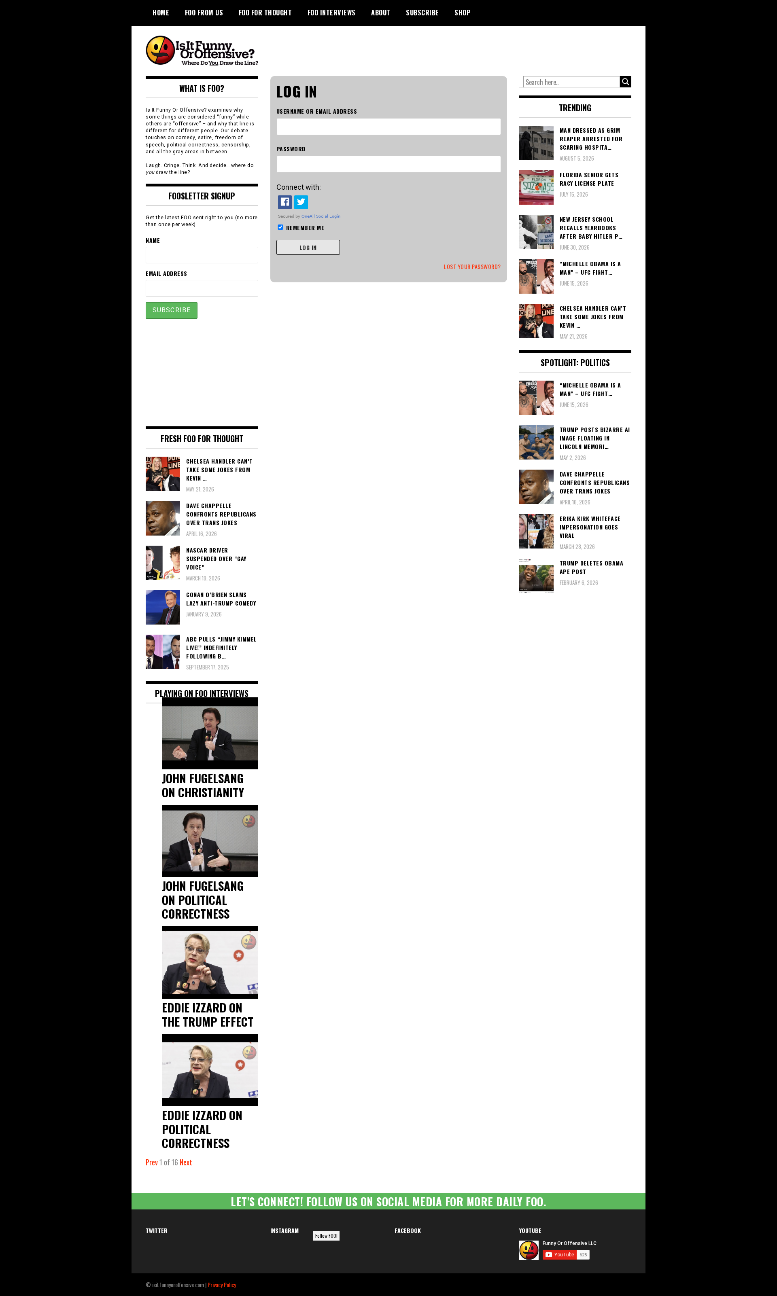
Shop (462, 12)
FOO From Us (204, 12)
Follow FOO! (326, 1235)
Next (186, 1162)
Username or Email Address (316, 111)
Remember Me (305, 227)
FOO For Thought (265, 12)
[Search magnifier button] (625, 81)
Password (291, 148)
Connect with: (298, 187)
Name (153, 240)
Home (161, 12)
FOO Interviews (332, 12)
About (381, 12)
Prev (152, 1162)
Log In (308, 247)
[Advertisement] (480, 48)
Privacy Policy (222, 1284)
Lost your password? (472, 266)
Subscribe (422, 12)
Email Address (166, 273)
